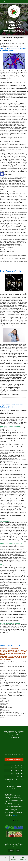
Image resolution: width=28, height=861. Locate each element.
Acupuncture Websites (11, 842)
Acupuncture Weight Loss (10, 645)
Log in (18, 850)
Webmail (11, 850)
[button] (2, 174)
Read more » (15, 818)
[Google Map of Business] (14, 746)
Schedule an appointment (14, 759)
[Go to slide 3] (14, 820)
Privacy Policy (19, 846)
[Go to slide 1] (10, 820)
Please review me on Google (14, 788)
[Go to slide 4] (15, 820)
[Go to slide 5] (17, 820)
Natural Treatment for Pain (10, 271)
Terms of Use (13, 846)
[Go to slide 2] (12, 820)
